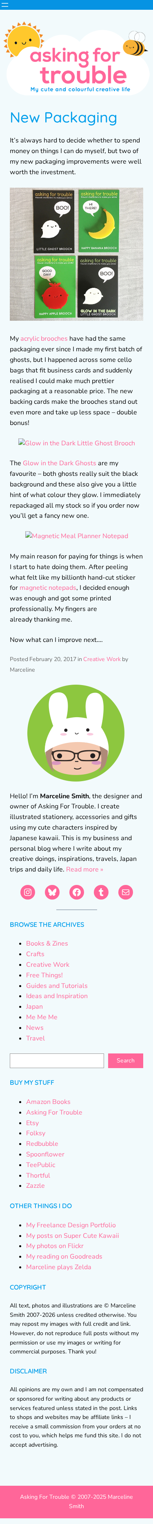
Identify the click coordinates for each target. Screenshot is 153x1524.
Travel (35, 1038)
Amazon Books (48, 1101)
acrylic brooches (44, 338)
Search (126, 1060)
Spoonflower (45, 1154)
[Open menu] (5, 5)
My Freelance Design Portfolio (71, 1225)
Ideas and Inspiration (57, 996)
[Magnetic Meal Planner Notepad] (76, 536)
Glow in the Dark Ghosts (59, 463)
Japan (34, 1006)
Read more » (84, 869)
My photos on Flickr (55, 1246)
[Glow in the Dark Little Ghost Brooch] (76, 443)
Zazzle (35, 1185)
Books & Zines (47, 943)
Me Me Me (42, 1017)
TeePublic (40, 1165)
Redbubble (42, 1143)
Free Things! (44, 975)
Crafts (35, 954)
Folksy (35, 1133)
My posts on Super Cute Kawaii (72, 1235)
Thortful (38, 1175)
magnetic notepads (48, 587)
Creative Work (102, 659)
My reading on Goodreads (64, 1256)
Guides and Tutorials (57, 985)
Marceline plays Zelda (58, 1267)
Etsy (32, 1123)
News (35, 1027)
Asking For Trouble (54, 1112)
